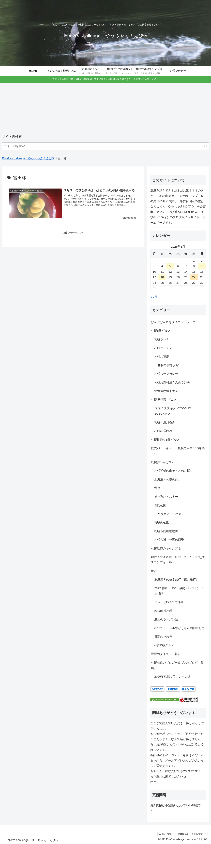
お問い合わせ (199, 833)
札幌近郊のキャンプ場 (166, 548)
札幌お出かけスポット (166, 462)
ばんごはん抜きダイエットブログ (173, 322)
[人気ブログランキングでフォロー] (164, 699)
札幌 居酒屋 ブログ (163, 399)
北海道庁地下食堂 (166, 391)
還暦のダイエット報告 (166, 654)
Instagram (183, 833)
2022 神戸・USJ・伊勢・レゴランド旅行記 (178, 591)
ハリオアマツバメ (169, 514)
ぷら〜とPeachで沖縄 (168, 602)
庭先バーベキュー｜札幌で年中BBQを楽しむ (178, 451)
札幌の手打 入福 (168, 365)
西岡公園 (160, 505)
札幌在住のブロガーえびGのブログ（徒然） (177, 665)
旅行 (154, 571)
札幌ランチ (161, 339)
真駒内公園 (161, 522)
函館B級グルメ (164, 645)
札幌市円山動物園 (166, 531)
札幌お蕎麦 (161, 356)
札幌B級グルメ (161, 330)
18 (162, 277)
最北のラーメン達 (166, 619)
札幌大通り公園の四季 (169, 539)
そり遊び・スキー (166, 496)
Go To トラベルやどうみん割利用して (179, 628)
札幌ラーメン (163, 348)
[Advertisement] (105, 109)
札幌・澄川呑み (164, 422)
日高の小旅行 (163, 636)
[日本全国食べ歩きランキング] (189, 699)
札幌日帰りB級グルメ (165, 439)
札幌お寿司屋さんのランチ (172, 382)
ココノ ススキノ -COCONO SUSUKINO (172, 411)
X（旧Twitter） (167, 833)
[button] (206, 146)
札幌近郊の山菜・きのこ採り (173, 470)
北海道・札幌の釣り (167, 479)
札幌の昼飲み (163, 431)
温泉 (157, 488)
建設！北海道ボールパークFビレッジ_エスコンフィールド (178, 559)
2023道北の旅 (163, 611)
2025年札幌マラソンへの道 (172, 676)
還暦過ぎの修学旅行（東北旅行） (176, 579)
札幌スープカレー (166, 373)
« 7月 (153, 297)
